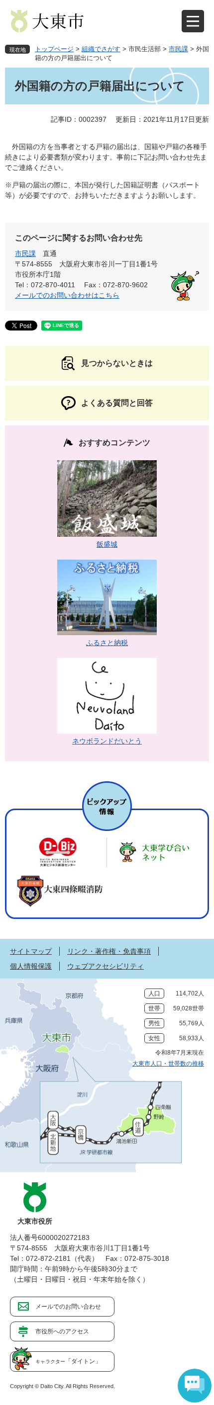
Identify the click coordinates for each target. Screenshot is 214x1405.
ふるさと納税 (107, 643)
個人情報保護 (31, 966)
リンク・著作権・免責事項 (109, 951)
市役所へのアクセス (62, 1331)
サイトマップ (31, 951)
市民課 (178, 49)
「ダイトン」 (68, 1361)
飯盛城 (107, 544)
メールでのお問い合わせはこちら (67, 295)
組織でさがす (101, 49)
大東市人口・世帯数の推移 (168, 1063)
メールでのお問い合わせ (68, 1306)
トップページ (54, 49)
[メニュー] (193, 21)
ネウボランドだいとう (107, 741)
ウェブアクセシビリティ (105, 966)
